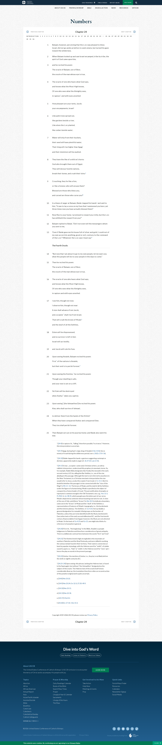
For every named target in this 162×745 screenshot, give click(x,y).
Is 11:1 (99, 481)
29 (118, 36)
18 (85, 36)
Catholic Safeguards (30, 717)
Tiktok (136, 728)
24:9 (60, 583)
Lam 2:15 (95, 461)
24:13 (61, 593)
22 (97, 36)
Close (156, 743)
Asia (24, 694)
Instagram (132, 728)
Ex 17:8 (99, 453)
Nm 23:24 (66, 583)
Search (136, 2)
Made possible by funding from (117, 735)
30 (122, 36)
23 (100, 36)
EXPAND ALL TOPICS (30, 721)
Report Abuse (115, 2)
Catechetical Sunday (30, 714)
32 (128, 36)
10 (60, 36)
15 (76, 36)
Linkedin (127, 728)
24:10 (60, 458)
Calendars (116, 689)
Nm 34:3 (90, 501)
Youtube (123, 728)
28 (115, 36)
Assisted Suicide (29, 700)
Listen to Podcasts (79, 655)
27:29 (79, 583)
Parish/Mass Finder (119, 683)
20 (91, 36)
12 (67, 36)
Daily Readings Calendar (95, 3)
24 (64, 563)
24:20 (60, 529)
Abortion (26, 683)
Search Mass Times (60, 689)
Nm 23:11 (67, 588)
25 (106, 36)
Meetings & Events (90, 689)
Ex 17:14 (67, 603)
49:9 (84, 583)
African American (29, 689)
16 (79, 36)
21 (94, 36)
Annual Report (28, 692)
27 (112, 36)
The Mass (56, 703)
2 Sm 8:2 (67, 598)
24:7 (60, 451)
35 (30, 39)
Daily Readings (87, 2)
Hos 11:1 (104, 493)
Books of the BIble (59, 686)
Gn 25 (86, 521)
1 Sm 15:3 (74, 603)
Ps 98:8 (59, 496)
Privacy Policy (92, 615)
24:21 (60, 539)
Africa (25, 686)
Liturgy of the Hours (60, 700)
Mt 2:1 (65, 486)
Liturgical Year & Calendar (62, 694)
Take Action (87, 683)
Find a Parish (102, 2)
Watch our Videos (94, 655)
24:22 (60, 556)
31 (125, 36)
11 (63, 36)
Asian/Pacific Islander (31, 697)
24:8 (60, 578)
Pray (84, 692)
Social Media (117, 694)
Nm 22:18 (67, 593)
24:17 (60, 466)
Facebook (118, 728)
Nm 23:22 (66, 578)
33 (131, 36)
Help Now (127, 2)
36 (33, 39)
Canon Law (27, 709)
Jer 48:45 (68, 496)
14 (73, 36)
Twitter (114, 728)
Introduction (32, 36)
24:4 (60, 443)
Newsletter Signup (119, 692)
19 (88, 36)
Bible (25, 703)
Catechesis (27, 711)
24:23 (60, 563)
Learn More (100, 670)
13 (69, 36)
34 (27, 39)
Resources (116, 686)
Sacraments (57, 697)
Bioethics (26, 706)
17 (82, 36)
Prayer (55, 692)
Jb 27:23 (88, 461)
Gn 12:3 (74, 583)
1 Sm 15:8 (95, 451)
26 (109, 36)
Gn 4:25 (90, 509)
